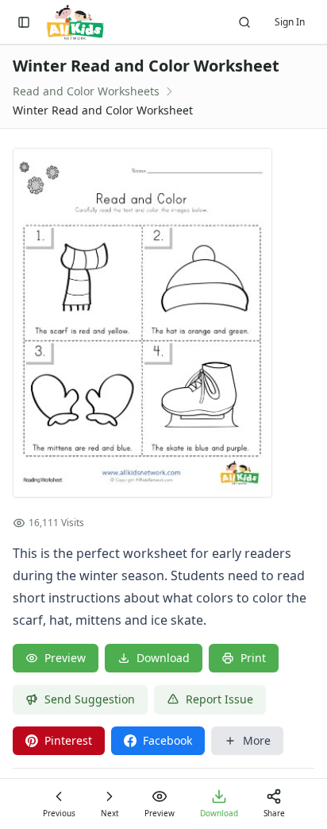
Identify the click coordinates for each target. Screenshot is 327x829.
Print (253, 657)
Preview (65, 657)
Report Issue (219, 699)
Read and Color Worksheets (86, 91)
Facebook (167, 740)
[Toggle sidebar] (23, 22)
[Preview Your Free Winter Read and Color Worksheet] (163, 323)
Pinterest (68, 740)
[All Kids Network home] (75, 22)
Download (163, 657)
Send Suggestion (89, 699)
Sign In (290, 22)
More (257, 740)
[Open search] (244, 22)
